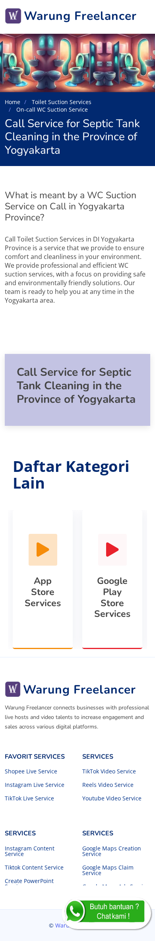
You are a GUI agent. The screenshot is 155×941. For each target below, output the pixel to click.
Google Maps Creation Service (111, 851)
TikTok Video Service (109, 771)
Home (12, 102)
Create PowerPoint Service (29, 883)
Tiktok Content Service (34, 867)
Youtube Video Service (111, 798)
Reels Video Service (108, 785)
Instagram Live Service (34, 785)
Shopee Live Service (31, 771)
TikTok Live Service (29, 798)
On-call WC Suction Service (51, 109)
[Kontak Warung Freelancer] (106, 913)
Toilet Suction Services (60, 102)
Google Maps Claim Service (108, 870)
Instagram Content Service (29, 851)
